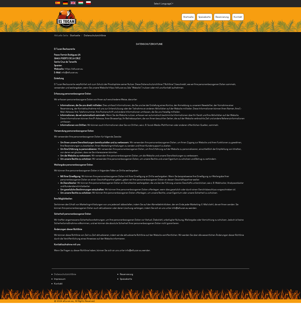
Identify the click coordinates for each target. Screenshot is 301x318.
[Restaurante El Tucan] (66, 19)
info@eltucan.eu (69, 72)
